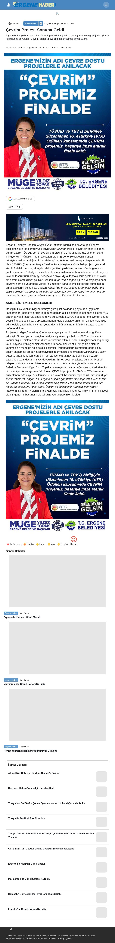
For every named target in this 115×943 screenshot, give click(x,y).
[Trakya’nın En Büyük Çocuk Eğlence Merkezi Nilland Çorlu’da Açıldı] (57, 806)
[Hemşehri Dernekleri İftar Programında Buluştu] (57, 897)
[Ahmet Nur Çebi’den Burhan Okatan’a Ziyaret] (57, 776)
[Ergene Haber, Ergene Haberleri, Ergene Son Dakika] (35, 4)
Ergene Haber (10, 613)
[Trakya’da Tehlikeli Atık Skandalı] (57, 821)
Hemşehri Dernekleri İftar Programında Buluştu (30, 751)
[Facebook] (10, 929)
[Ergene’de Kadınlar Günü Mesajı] (57, 867)
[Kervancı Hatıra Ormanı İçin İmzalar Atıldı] (57, 791)
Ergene (10, 244)
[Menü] (9, 5)
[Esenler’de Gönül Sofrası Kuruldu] (57, 912)
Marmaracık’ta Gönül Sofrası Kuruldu (25, 684)
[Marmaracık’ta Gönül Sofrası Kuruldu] (57, 882)
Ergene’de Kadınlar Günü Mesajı (22, 617)
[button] (40, 23)
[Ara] (106, 5)
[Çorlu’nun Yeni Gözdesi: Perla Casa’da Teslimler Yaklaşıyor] (57, 852)
